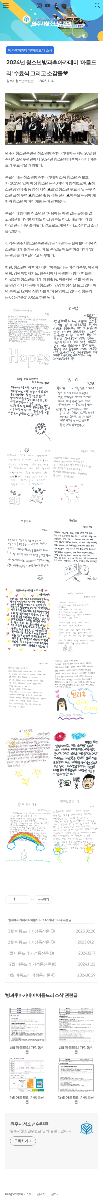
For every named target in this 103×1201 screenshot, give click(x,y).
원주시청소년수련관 (51, 19)
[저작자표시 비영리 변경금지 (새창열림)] (60, 900)
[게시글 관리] (26, 899)
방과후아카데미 (18, 920)
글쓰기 (55, 1194)
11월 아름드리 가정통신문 (29, 975)
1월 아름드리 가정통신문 (28, 953)
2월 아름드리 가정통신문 (29, 942)
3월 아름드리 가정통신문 (29, 931)
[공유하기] (20, 899)
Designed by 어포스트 (18, 1194)
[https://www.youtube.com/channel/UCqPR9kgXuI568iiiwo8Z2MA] (47, 6)
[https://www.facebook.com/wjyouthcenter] (55, 6)
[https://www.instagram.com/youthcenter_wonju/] (39, 6)
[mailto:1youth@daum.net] (64, 6)
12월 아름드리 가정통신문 (29, 964)
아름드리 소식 (38, 920)
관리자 (41, 1194)
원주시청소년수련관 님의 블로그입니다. (41, 1131)
